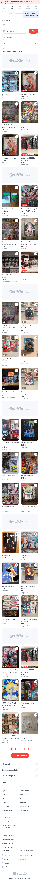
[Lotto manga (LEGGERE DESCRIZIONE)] (29, 150)
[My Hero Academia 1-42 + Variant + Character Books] (10, 234)
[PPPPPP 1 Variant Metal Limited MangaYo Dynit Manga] (10, 695)
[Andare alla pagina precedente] (7, 749)
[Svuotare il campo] (36, 25)
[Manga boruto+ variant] (10, 611)
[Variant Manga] (10, 546)
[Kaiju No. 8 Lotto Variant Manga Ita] (10, 350)
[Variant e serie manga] (29, 695)
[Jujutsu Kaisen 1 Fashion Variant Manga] (29, 317)
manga (11, 12)
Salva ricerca (8, 44)
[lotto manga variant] (29, 434)
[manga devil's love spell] (29, 85)
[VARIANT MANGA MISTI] (10, 466)
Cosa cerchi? (6, 21)
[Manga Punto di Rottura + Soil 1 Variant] (10, 201)
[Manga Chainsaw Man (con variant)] (10, 383)
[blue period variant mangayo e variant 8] (10, 434)
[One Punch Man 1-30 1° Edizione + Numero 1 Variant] (10, 728)
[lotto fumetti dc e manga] (29, 117)
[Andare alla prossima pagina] (33, 749)
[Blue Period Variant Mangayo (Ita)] (29, 383)
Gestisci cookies (7, 810)
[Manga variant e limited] (29, 728)
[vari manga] (10, 85)
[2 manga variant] (29, 546)
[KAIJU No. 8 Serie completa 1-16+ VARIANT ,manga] (29, 201)
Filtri (33, 31)
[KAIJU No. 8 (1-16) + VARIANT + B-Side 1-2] (10, 117)
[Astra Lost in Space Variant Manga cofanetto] (29, 611)
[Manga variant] (29, 350)
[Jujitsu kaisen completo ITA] (29, 267)
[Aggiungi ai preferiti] (16, 73)
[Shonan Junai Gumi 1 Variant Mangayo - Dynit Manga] (10, 662)
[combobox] (20, 25)
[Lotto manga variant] (10, 497)
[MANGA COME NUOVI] (29, 497)
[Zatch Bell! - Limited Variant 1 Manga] (29, 578)
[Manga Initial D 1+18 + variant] (10, 267)
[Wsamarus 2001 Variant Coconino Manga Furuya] (29, 234)
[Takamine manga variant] (10, 578)
